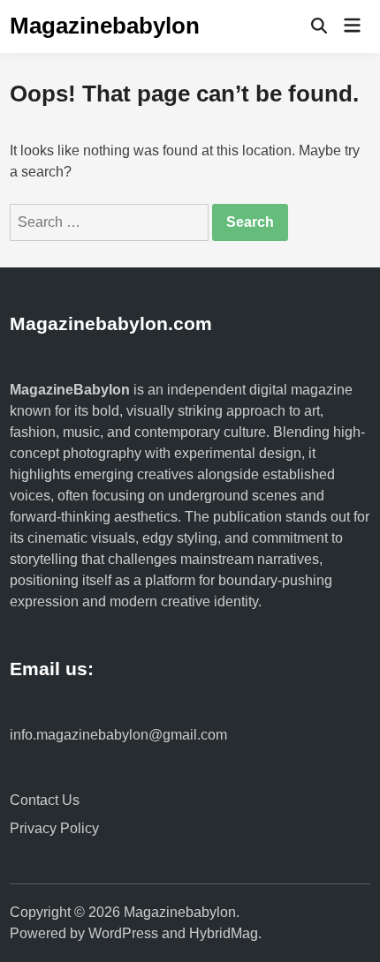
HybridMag (223, 933)
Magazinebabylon (105, 25)
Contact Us (45, 800)
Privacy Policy (54, 828)
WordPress (123, 933)
